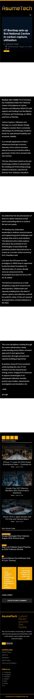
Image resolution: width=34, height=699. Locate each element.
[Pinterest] (12, 437)
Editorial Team (12, 44)
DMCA (3, 643)
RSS (5, 681)
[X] (8, 437)
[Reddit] (3, 679)
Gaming (4, 545)
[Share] (3, 683)
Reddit (6, 679)
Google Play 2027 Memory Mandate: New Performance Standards (17, 490)
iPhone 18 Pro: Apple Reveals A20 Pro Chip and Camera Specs (17, 518)
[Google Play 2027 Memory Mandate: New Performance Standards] (17, 478)
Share (6, 683)
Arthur (13, 467)
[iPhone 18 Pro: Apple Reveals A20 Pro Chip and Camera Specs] (17, 507)
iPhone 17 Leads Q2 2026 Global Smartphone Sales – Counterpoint (17, 463)
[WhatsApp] (16, 437)
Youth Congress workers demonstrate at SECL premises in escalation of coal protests (9, 579)
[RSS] (3, 681)
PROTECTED (9, 643)
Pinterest (7, 676)
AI (2, 556)
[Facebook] (3, 437)
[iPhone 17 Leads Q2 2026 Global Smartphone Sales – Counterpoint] (17, 452)
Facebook (7, 672)
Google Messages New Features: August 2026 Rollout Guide (15, 537)
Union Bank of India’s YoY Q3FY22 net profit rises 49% (25, 574)
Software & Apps (6, 534)
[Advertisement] (17, 79)
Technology (6, 51)
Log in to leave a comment (17, 600)
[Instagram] (3, 675)
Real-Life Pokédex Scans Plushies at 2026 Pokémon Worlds (16, 548)
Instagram (7, 674)
